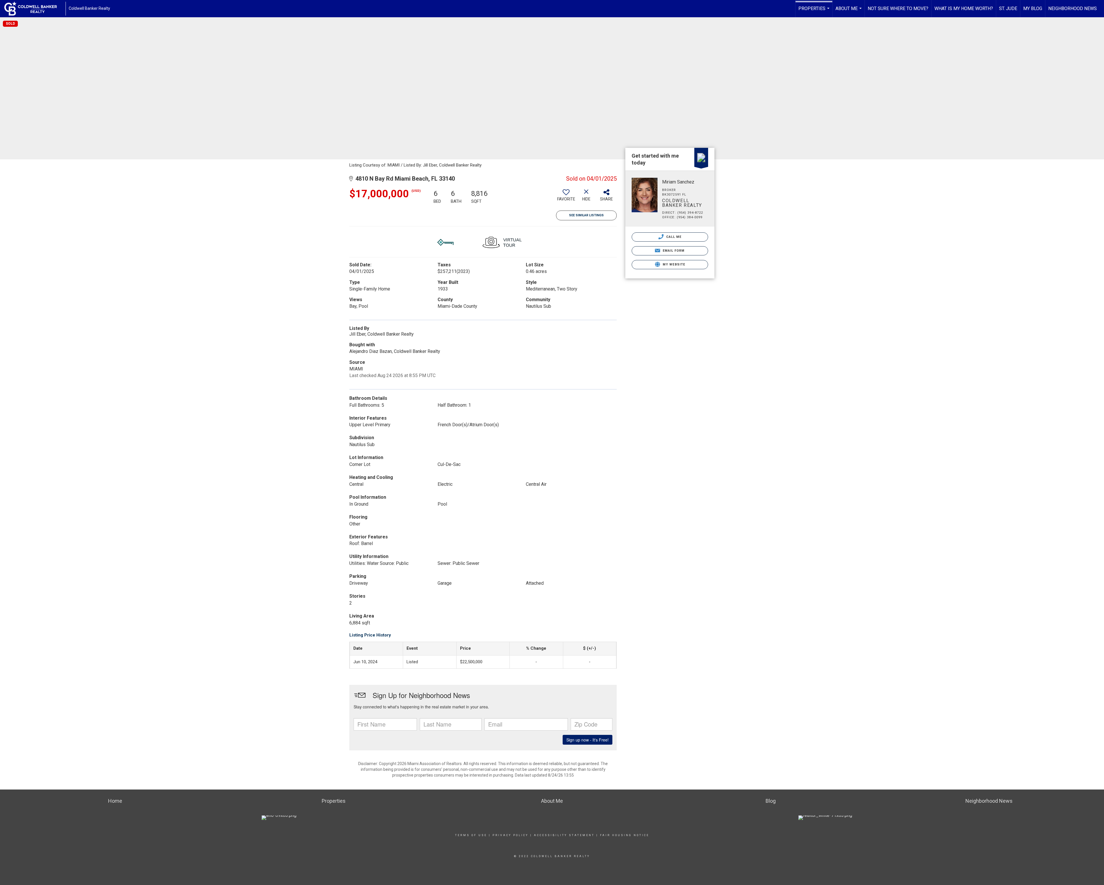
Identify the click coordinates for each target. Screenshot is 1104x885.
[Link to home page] (33, 8)
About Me (849, 11)
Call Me (673, 237)
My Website (673, 264)
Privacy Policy (510, 835)
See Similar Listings (586, 215)
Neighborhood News (1072, 8)
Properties (814, 11)
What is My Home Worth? (963, 8)
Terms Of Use (471, 835)
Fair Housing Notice (624, 835)
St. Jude (1008, 8)
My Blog (1032, 8)
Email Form (673, 251)
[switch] (566, 197)
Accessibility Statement (564, 835)
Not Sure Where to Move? (898, 8)
